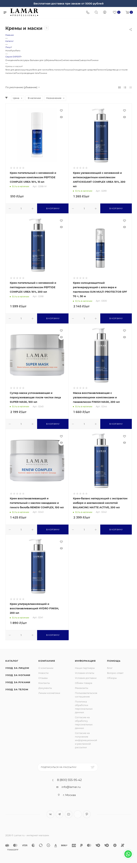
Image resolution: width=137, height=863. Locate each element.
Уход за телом (16, 689)
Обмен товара (83, 683)
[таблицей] (130, 87)
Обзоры (112, 678)
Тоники (94, 60)
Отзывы (43, 678)
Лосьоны (68, 69)
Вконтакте (50, 814)
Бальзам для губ (38, 60)
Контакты (44, 683)
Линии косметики (49, 693)
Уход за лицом (17, 668)
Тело (18, 50)
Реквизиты (81, 688)
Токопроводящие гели (27, 73)
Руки (13, 50)
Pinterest (87, 814)
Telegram (59, 814)
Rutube (78, 814)
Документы (45, 688)
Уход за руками (17, 682)
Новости (43, 673)
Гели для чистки (40, 69)
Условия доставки (86, 678)
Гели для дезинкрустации (18, 69)
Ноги (8, 50)
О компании (45, 668)
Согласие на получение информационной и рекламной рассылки (86, 740)
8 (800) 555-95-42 (69, 780)
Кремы (50, 60)
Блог (110, 668)
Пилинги (101, 69)
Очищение (11, 60)
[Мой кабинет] (104, 12)
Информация (85, 660)
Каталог (11, 660)
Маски (57, 60)
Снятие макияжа (70, 60)
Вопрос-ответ (115, 673)
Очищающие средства (85, 69)
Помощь (113, 660)
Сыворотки (85, 60)
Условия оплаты (84, 673)
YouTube (68, 814)
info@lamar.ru (71, 787)
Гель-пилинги (56, 69)
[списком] (125, 87)
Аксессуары (23, 60)
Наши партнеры (85, 668)
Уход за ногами (17, 675)
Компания (46, 660)
